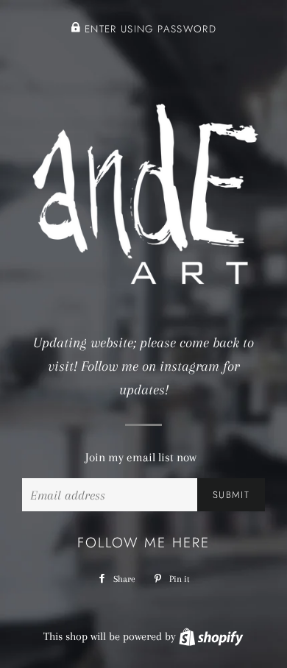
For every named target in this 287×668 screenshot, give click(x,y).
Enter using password (148, 28)
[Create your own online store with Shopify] (211, 636)
